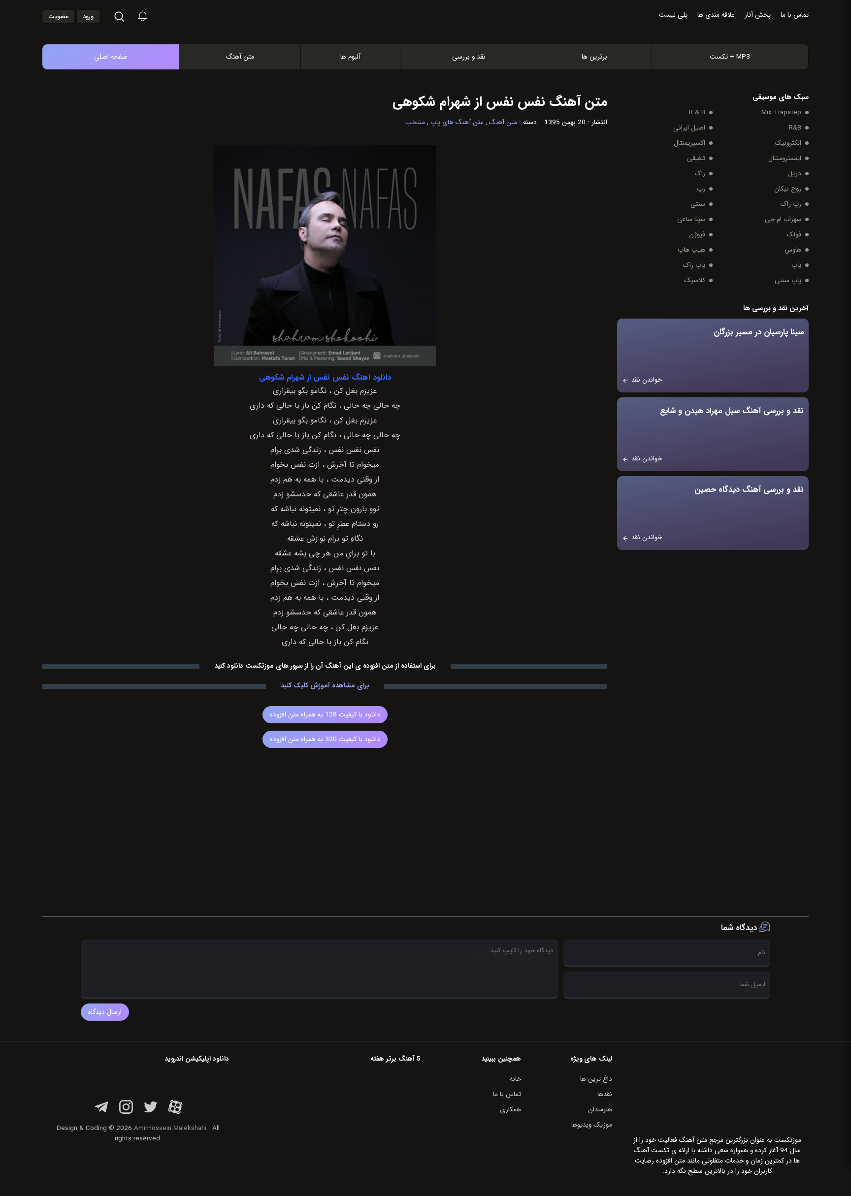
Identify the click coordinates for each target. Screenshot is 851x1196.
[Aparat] (175, 1112)
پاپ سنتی (788, 280)
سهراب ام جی (783, 219)
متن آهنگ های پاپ (457, 122)
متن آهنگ (240, 57)
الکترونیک (788, 143)
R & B (697, 112)
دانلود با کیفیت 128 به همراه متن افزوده (325, 715)
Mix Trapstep (781, 112)
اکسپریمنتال (689, 143)
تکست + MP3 (730, 57)
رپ (701, 189)
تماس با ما (795, 15)
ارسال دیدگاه (105, 1012)
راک (700, 173)
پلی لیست (673, 15)
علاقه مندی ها (716, 15)
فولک (793, 234)
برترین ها (594, 57)
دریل (794, 173)
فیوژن (697, 234)
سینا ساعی (691, 219)
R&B (795, 128)
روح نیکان (787, 189)
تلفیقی (696, 158)
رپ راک (791, 204)
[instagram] (126, 1112)
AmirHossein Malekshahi (170, 1128)
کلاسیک (694, 280)
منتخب (415, 122)
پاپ (796, 265)
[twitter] (150, 1112)
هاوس (793, 250)
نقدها (604, 1094)
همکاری (510, 1109)
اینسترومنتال (784, 158)
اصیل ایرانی (689, 128)
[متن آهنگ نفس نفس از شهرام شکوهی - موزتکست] (435, 34)
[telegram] (101, 1112)
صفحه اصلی (111, 57)
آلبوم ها (350, 57)
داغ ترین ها (596, 1079)
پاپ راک (694, 265)
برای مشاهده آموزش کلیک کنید (325, 685)
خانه (515, 1079)
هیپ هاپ (691, 250)
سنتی (697, 204)
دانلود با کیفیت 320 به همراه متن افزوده (325, 739)
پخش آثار (758, 15)
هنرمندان (600, 1109)
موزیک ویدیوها (591, 1125)
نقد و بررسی (469, 57)
